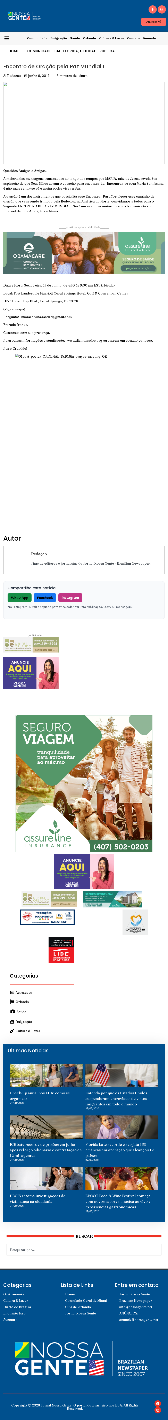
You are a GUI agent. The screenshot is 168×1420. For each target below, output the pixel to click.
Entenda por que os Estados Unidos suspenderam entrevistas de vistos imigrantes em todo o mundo (116, 1098)
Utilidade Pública (97, 51)
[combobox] (84, 1249)
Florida (70, 51)
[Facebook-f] (153, 9)
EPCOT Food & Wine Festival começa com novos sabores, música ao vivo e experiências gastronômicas (118, 1201)
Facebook (45, 598)
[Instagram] (162, 9)
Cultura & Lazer (111, 38)
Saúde (75, 38)
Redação (39, 553)
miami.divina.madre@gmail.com (46, 317)
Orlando (89, 38)
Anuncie (149, 38)
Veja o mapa (14, 309)
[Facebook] (157, 1403)
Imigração (58, 38)
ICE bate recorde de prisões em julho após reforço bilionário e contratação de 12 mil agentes (46, 1150)
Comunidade (37, 38)
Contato (133, 38)
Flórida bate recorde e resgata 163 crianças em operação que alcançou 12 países (119, 1150)
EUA (57, 51)
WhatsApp (19, 598)
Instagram (70, 597)
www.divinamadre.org (84, 340)
